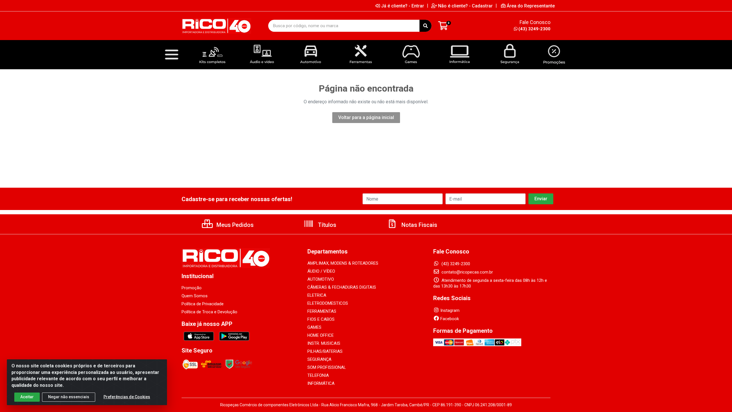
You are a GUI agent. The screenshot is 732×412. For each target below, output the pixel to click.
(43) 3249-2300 (534, 28)
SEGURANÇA (319, 359)
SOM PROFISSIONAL (326, 367)
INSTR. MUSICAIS (323, 343)
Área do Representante (531, 5)
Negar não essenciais (68, 397)
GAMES (314, 327)
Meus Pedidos (234, 224)
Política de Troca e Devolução (209, 311)
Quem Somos (195, 295)
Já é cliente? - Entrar (402, 5)
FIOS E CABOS (321, 319)
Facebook (449, 318)
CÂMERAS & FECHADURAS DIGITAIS (341, 287)
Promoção (192, 287)
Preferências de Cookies (127, 397)
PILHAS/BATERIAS (325, 351)
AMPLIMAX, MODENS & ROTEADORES (342, 263)
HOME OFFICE (320, 335)
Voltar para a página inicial (366, 117)
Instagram (450, 310)
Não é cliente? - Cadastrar (465, 5)
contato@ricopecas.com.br (466, 272)
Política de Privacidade (203, 303)
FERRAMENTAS (321, 311)
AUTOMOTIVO (320, 279)
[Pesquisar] (425, 26)
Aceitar (27, 397)
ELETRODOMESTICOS (327, 303)
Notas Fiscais (418, 224)
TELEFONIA (318, 375)
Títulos (326, 224)
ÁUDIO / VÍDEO (321, 271)
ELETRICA (316, 295)
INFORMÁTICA (321, 383)
